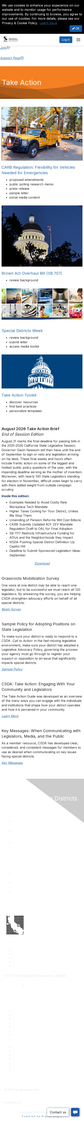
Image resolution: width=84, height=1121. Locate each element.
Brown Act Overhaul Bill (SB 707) (32, 273)
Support (17, 1015)
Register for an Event (25, 1022)
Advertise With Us (23, 1051)
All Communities (22, 1062)
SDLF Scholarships (24, 1019)
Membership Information (27, 1058)
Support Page (10, 58)
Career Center (21, 1047)
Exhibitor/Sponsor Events (28, 1055)
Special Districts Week (22, 330)
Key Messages (12, 763)
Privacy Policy (21, 1070)
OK (77, 28)
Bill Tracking (20, 1030)
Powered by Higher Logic (42, 1116)
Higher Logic (29, 1102)
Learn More (10, 716)
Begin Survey (11, 609)
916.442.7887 (33, 985)
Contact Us (19, 1011)
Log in (66, 39)
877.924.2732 (13, 985)
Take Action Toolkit (19, 395)
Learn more (48, 23)
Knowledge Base (23, 1034)
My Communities (22, 1066)
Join (3, 48)
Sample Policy (12, 669)
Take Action (20, 1026)
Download (42, 563)
